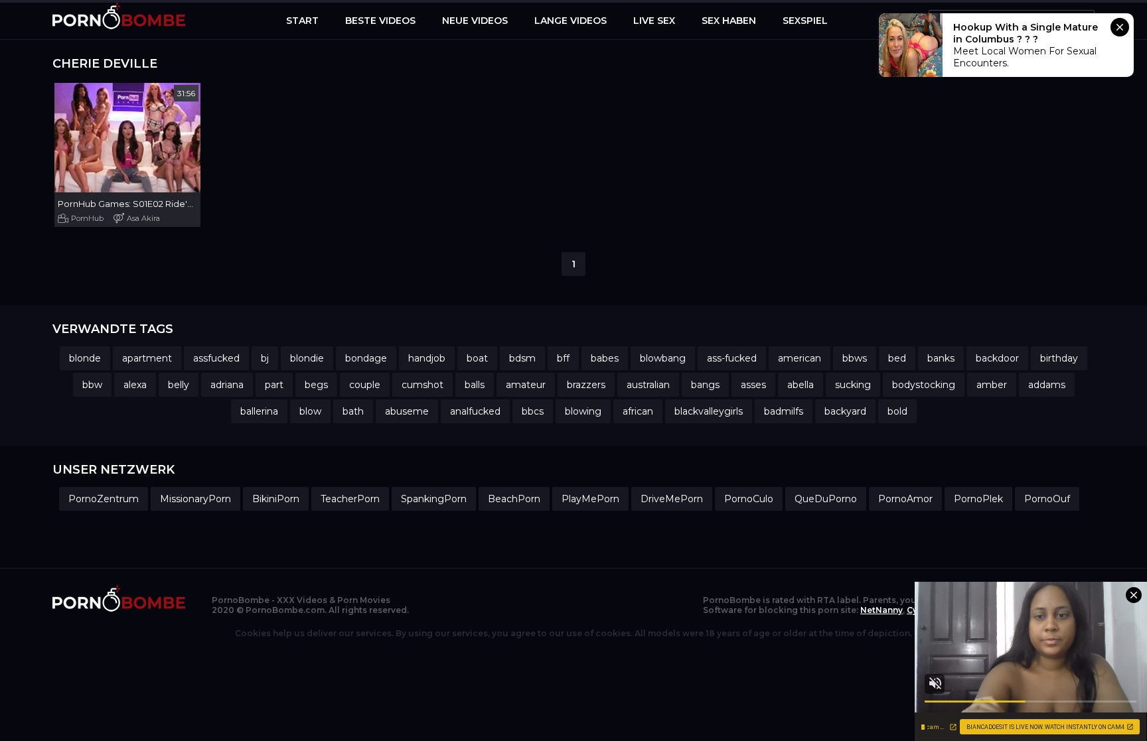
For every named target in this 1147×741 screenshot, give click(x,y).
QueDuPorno (826, 499)
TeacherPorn (350, 499)
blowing (583, 411)
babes (605, 358)
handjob (426, 358)
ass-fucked (732, 358)
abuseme (407, 411)
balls (475, 385)
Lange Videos (570, 21)
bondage (366, 358)
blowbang (663, 358)
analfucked (475, 411)
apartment (147, 358)
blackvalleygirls (708, 411)
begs (316, 385)
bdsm (522, 358)
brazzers (586, 385)
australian (648, 385)
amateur (526, 385)
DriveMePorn (672, 499)
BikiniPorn (275, 499)
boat (477, 358)
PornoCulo (748, 499)
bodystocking (923, 385)
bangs (705, 385)
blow (310, 411)
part (274, 385)
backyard (845, 411)
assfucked (216, 358)
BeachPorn (514, 499)
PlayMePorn (590, 499)
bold (897, 411)
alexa (135, 385)
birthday (1059, 358)
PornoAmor (905, 499)
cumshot (422, 385)
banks (941, 358)
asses (753, 385)
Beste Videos (380, 21)
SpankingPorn (434, 499)
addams (1046, 385)
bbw (92, 385)
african (638, 411)
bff (563, 358)
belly (178, 385)
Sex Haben (729, 21)
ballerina (259, 411)
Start (302, 21)
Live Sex (654, 21)
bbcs (533, 411)
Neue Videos (475, 21)
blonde (85, 358)
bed (897, 358)
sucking (853, 385)
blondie (307, 358)
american (799, 358)
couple (364, 385)
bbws (854, 358)
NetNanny (881, 610)
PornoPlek (978, 499)
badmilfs (783, 411)
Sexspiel (805, 21)
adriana (227, 385)
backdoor (997, 358)
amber (991, 385)
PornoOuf (1047, 499)
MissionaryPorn (195, 499)
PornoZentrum (103, 499)
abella (800, 385)
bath (353, 411)
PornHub (87, 218)
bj (265, 358)
